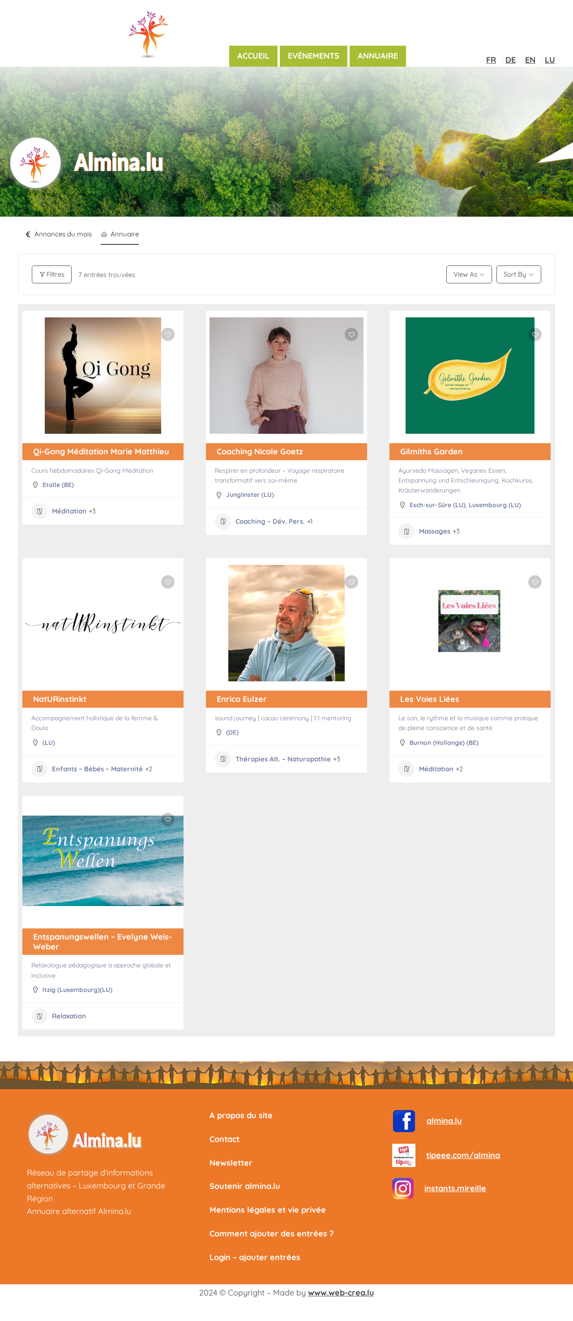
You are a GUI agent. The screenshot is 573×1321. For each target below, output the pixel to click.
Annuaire (125, 234)
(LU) (49, 743)
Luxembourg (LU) (495, 505)
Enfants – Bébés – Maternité (97, 769)
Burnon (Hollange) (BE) (444, 743)
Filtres (55, 274)
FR (491, 60)
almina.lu (444, 1121)
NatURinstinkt (59, 699)
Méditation (69, 511)
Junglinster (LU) (250, 495)
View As (465, 274)
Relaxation (69, 1016)
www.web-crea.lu (341, 1292)
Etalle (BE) (58, 485)
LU (550, 60)
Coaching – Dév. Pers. (270, 521)
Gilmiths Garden (431, 451)
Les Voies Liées (429, 699)
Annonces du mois (63, 234)
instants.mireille (455, 1188)
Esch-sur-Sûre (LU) (438, 505)
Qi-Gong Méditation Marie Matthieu (101, 451)
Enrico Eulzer (242, 699)
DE (510, 60)
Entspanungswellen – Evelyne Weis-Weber (102, 942)
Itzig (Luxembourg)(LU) (77, 990)
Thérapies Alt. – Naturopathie (283, 759)
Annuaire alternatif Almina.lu (79, 1211)
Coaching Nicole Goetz (260, 451)
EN (530, 60)
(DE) (232, 732)
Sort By (515, 274)
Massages (434, 531)
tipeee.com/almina (463, 1155)
